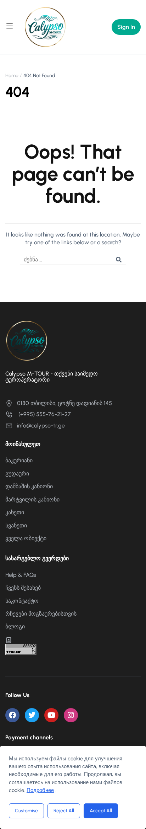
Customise (26, 811)
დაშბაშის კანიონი (29, 486)
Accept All (101, 811)
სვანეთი (16, 525)
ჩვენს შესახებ (23, 587)
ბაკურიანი (19, 460)
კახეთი (14, 512)
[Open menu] (10, 27)
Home (11, 76)
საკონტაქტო (22, 600)
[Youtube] (51, 715)
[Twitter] (32, 715)
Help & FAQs (20, 575)
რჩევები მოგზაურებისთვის (41, 613)
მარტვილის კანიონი (32, 499)
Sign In (126, 26)
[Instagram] (71, 715)
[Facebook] (12, 715)
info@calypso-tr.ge (41, 425)
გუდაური (17, 473)
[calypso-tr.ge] (45, 26)
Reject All (64, 811)
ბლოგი (15, 626)
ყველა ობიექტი (25, 538)
